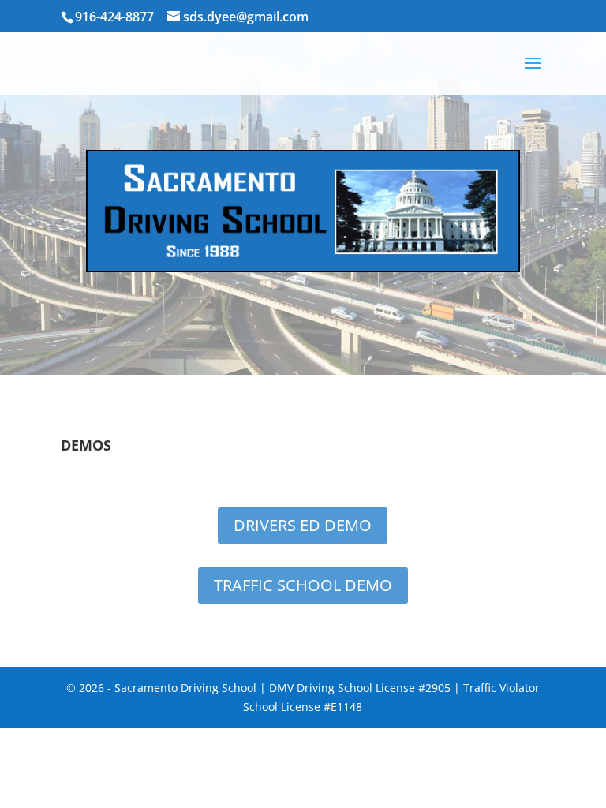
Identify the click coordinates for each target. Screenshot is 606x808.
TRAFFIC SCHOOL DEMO (303, 585)
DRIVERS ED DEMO (303, 525)
